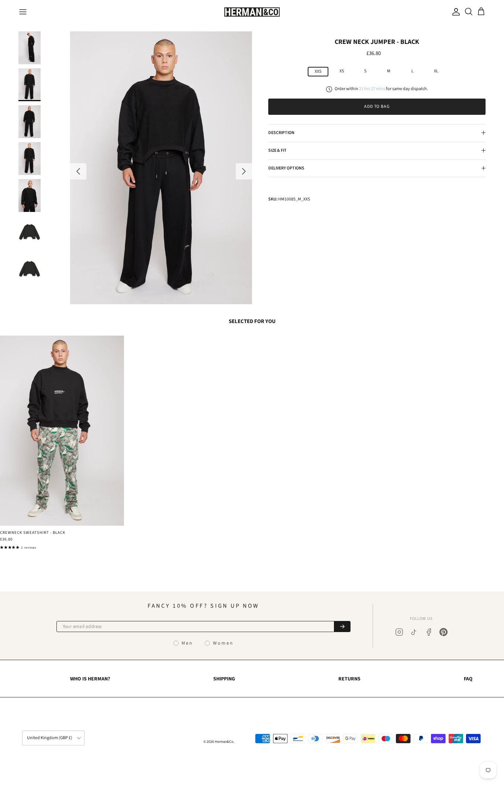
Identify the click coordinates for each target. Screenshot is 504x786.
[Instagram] (399, 632)
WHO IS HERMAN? (90, 679)
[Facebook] (429, 632)
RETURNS (349, 679)
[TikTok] (414, 632)
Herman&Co (224, 741)
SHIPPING (224, 679)
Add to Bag (377, 106)
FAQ (468, 679)
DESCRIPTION (281, 133)
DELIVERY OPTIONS (286, 168)
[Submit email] (342, 626)
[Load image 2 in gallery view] (161, 167)
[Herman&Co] (252, 12)
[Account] (454, 11)
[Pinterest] (443, 632)
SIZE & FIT (277, 150)
